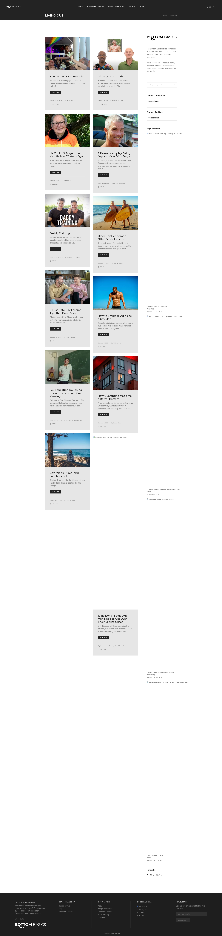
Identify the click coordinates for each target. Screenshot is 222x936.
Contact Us (102, 917)
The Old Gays (118, 100)
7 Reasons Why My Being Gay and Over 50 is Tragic (114, 155)
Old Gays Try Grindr (110, 76)
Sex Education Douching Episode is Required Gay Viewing (66, 393)
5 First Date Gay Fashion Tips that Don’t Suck (65, 311)
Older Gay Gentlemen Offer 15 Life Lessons (112, 237)
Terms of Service (105, 912)
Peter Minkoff (70, 337)
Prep (61, 909)
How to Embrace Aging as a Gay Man (115, 317)
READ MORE (55, 92)
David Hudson (118, 263)
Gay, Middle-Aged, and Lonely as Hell (64, 474)
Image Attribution (105, 909)
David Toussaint (119, 183)
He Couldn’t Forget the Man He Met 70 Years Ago (66, 155)
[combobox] (162, 101)
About (100, 906)
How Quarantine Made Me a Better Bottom (115, 397)
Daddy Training (60, 233)
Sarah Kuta (67, 180)
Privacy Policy (103, 914)
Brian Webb (71, 100)
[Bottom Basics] (13, 7)
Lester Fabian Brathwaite (73, 420)
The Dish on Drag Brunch (66, 76)
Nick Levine (117, 343)
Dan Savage (71, 500)
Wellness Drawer (65, 912)
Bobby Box (117, 423)
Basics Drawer (64, 906)
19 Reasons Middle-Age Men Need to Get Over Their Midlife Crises (113, 618)
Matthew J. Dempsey (73, 257)
